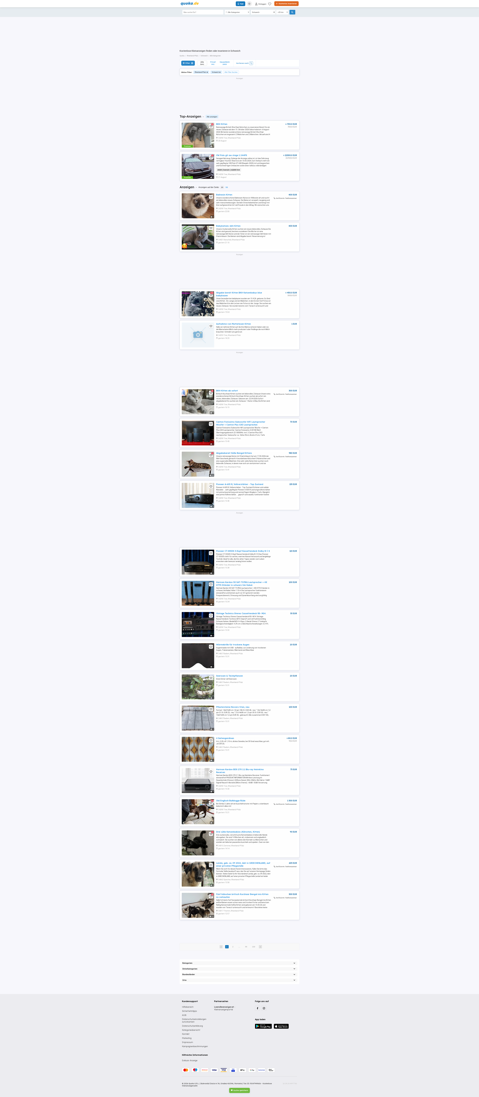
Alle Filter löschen (231, 72)
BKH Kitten (221, 124)
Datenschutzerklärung (192, 1026)
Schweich (215, 72)
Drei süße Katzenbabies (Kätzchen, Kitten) (238, 832)
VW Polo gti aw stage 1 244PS (231, 155)
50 (227, 187)
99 (246, 947)
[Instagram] (264, 1008)
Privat (213, 63)
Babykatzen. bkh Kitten (228, 226)
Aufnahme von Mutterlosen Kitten (233, 324)
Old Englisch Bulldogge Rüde (230, 800)
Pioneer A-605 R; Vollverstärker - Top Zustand (239, 484)
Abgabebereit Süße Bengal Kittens (234, 453)
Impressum (187, 1042)
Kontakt (185, 1034)
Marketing (186, 1038)
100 (253, 947)
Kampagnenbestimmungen (195, 1046)
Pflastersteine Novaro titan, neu (232, 707)
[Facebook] (257, 1008)
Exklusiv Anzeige (189, 1060)
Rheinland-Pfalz (200, 72)
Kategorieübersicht (191, 1030)
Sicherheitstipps (189, 1011)
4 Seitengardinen (225, 738)
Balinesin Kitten (224, 194)
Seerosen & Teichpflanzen (229, 676)
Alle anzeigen (212, 117)
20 (222, 187)
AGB (184, 1015)
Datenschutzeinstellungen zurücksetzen (194, 1020)
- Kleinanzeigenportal (224, 1008)
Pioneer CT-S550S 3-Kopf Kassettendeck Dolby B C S (243, 551)
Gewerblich (225, 63)
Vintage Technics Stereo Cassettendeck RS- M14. (241, 613)
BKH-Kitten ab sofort (227, 390)
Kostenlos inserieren (287, 3)
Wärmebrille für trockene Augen (232, 644)
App (241, 4)
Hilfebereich (187, 1007)
